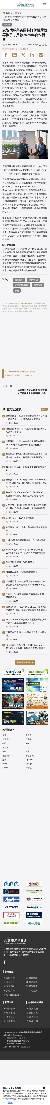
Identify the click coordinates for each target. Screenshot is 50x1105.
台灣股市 (6, 739)
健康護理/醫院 (21, 285)
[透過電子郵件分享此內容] (41, 55)
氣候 (4, 751)
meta (4, 763)
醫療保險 (19, 279)
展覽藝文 (10, 986)
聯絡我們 (33, 1021)
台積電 (29, 735)
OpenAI (29, 759)
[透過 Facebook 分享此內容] (5, 55)
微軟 (4, 743)
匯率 (28, 751)
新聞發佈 (10, 1008)
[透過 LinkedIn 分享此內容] (32, 55)
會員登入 (10, 1017)
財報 (28, 747)
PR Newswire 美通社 (12, 44)
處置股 (5, 747)
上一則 (8, 385)
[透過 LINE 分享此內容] (14, 55)
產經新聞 (6, 755)
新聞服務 (33, 1012)
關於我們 (33, 1008)
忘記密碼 (10, 1021)
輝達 (4, 735)
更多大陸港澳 (23, 662)
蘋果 (4, 759)
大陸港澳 (17, 13)
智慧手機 (30, 755)
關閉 (10, 1102)
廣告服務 (33, 1017)
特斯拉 (29, 767)
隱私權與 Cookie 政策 (23, 1096)
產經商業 (10, 977)
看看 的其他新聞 (20, 371)
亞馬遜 (29, 739)
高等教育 (38, 285)
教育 (17, 290)
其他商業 (10, 990)
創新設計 (10, 982)
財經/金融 (33, 279)
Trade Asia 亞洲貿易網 (20, 1046)
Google (29, 763)
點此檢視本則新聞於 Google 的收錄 (18, 375)
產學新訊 (33, 986)
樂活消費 (33, 982)
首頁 (8, 13)
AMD (28, 743)
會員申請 (10, 1012)
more (44, 409)
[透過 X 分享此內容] (23, 55)
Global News (12, 994)
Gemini (5, 767)
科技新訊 (33, 977)
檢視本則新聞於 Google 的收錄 (15, 49)
